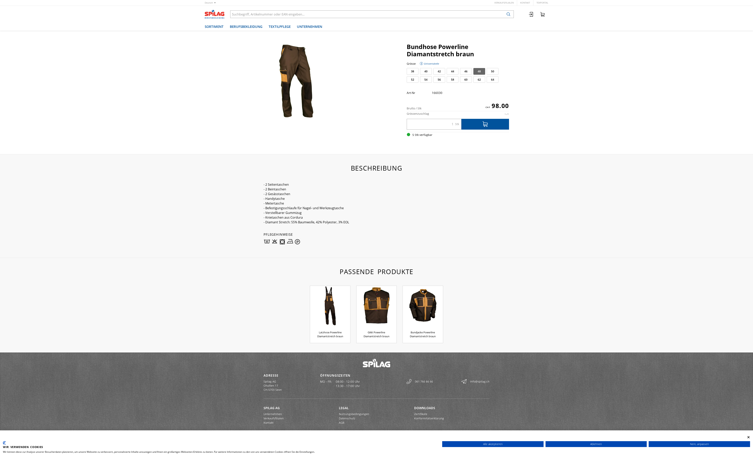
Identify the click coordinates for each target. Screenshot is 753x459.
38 (412, 71)
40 (425, 71)
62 (479, 79)
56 (439, 79)
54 (425, 79)
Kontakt (525, 2)
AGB (341, 422)
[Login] (531, 14)
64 (492, 79)
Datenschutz (347, 418)
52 (412, 79)
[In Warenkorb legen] (485, 124)
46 (465, 71)
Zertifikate (420, 414)
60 (465, 79)
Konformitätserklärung (429, 418)
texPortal (542, 2)
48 (479, 71)
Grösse (411, 63)
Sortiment (214, 26)
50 (492, 71)
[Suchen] (508, 14)
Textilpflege (280, 26)
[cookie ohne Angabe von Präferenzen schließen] (748, 437)
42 (439, 71)
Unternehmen (309, 26)
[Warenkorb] (542, 14)
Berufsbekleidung (246, 26)
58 (452, 79)
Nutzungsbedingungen (354, 414)
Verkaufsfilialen (504, 2)
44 (452, 71)
